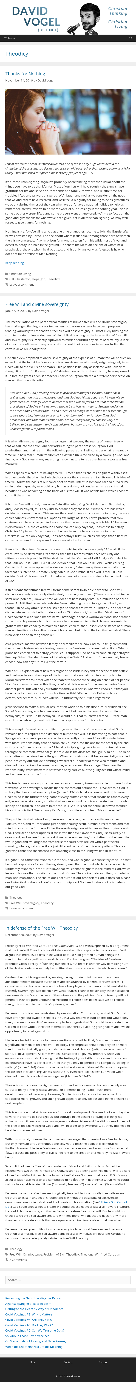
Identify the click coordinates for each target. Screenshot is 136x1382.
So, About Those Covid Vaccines (27, 1336)
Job (43, 279)
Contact (68, 1362)
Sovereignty (31, 903)
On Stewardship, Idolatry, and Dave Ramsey (35, 1341)
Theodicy (53, 279)
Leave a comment (21, 284)
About (33, 1362)
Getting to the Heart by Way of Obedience (34, 1309)
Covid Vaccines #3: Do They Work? (29, 1325)
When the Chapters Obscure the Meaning (34, 1347)
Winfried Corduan (107, 1254)
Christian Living (20, 274)
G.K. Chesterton (19, 279)
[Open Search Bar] (131, 38)
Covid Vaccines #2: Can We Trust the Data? (34, 1330)
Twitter (103, 1362)
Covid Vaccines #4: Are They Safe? (28, 1320)
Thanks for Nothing (25, 74)
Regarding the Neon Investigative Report (33, 1298)
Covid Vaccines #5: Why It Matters (28, 1314)
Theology (15, 897)
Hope (35, 279)
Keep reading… (15, 263)
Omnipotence (32, 1254)
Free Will (15, 903)
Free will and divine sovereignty (37, 304)
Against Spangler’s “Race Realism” (28, 1304)
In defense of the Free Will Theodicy (41, 928)
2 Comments (18, 1260)
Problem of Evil (54, 1254)
